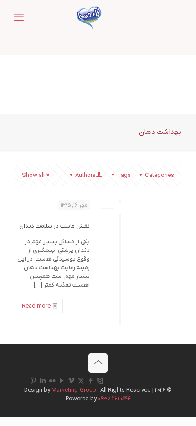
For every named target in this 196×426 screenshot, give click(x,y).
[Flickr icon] (52, 381)
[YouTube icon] (61, 381)
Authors (85, 175)
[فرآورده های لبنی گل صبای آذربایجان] (88, 18)
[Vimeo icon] (71, 381)
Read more (36, 306)
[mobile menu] (18, 18)
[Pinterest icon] (33, 381)
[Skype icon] (100, 381)
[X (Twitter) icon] (80, 381)
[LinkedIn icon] (42, 381)
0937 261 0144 (114, 399)
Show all (33, 175)
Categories (159, 175)
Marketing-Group (74, 390)
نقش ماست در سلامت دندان (54, 226)
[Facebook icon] (90, 381)
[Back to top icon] (98, 363)
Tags (124, 175)
